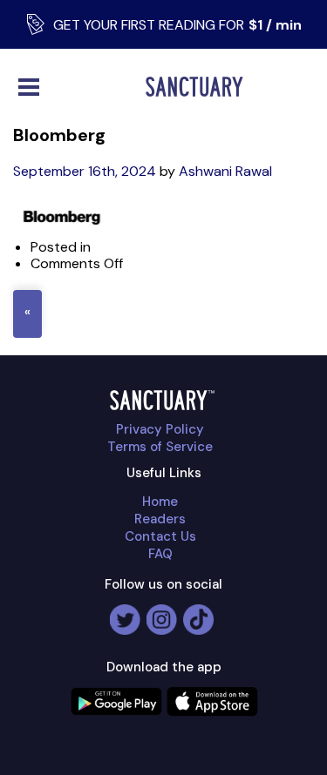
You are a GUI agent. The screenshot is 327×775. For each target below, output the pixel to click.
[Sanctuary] (198, 87)
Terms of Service (160, 446)
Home (160, 501)
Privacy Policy (160, 429)
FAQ (160, 554)
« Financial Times (27, 314)
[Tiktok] (198, 612)
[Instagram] (161, 612)
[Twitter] (125, 612)
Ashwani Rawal (225, 171)
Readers (160, 519)
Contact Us (160, 536)
